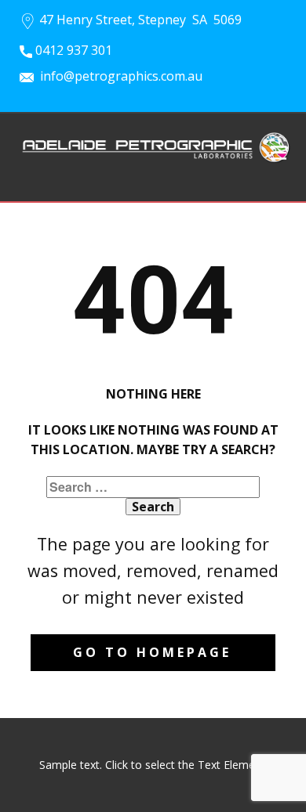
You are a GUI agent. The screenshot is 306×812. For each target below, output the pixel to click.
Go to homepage (152, 652)
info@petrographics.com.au (118, 76)
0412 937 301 (72, 50)
